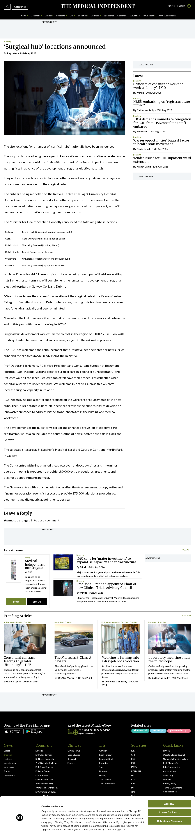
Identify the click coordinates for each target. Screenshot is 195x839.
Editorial (39, 750)
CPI (133, 754)
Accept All (169, 803)
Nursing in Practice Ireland (175, 759)
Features (152, 622)
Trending (27, 622)
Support (167, 779)
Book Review (105, 754)
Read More (186, 615)
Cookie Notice (170, 791)
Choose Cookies (168, 812)
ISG (133, 763)
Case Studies (73, 754)
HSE (27, 318)
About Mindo (169, 771)
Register (171, 6)
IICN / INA (136, 771)
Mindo (140, 92)
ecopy (27, 557)
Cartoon (103, 750)
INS (133, 787)
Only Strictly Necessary (169, 821)
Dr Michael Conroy (44, 767)
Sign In (166, 750)
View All (186, 550)
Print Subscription (171, 767)
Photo (7, 771)
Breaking (7, 41)
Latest (19, 622)
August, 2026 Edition (86, 733)
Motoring (59, 622)
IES (132, 775)
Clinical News (73, 750)
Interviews (9, 767)
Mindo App (168, 775)
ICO (133, 796)
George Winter (42, 796)
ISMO (134, 767)
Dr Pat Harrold (42, 775)
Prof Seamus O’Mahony (46, 787)
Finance (103, 771)
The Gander (105, 779)
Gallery (102, 775)
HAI (133, 791)
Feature (71, 763)
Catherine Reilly (146, 110)
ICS (133, 779)
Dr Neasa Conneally (110, 622)
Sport (102, 767)
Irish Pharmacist (171, 763)
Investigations (11, 763)
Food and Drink (106, 759)
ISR (133, 750)
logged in (27, 520)
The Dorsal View (107, 783)
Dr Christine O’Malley (45, 791)
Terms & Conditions (172, 787)
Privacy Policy (169, 783)
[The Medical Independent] (97, 6)
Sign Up (37, 601)
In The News (9, 622)
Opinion (124, 622)
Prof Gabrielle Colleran (46, 763)
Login (16, 601)
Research (71, 759)
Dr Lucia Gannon (43, 771)
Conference (9, 775)
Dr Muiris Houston (44, 779)
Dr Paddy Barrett (43, 754)
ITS (133, 759)
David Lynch (144, 149)
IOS (133, 783)
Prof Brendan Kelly (44, 783)
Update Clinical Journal (174, 754)
